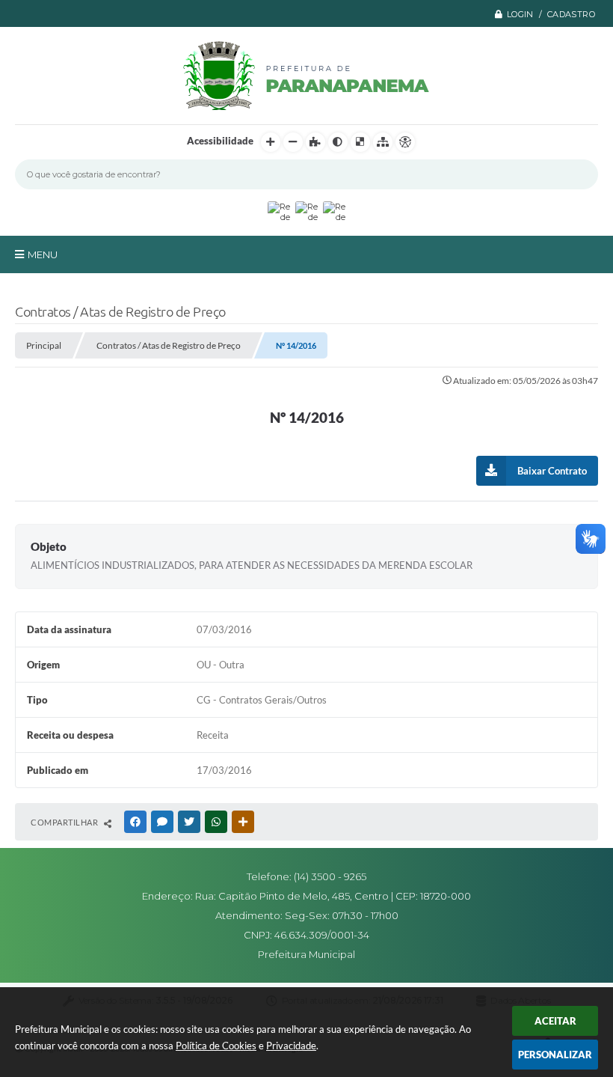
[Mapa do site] (382, 142)
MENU (43, 254)
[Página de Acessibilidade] (405, 142)
